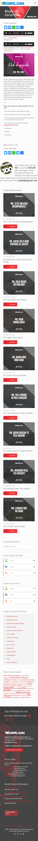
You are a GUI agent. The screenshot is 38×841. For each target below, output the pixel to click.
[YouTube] (20, 834)
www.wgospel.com (19, 768)
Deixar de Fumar (11, 627)
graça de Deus (18, 684)
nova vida (6, 686)
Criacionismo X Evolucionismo (15, 623)
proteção (27, 690)
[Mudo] (26, 33)
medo (29, 683)
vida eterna (13, 697)
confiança (24, 677)
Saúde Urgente (11, 655)
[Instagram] (23, 834)
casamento (6, 678)
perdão (22, 688)
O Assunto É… (11, 641)
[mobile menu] (35, 3)
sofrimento (15, 695)
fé (33, 682)
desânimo (15, 682)
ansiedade (17, 675)
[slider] (30, 33)
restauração (12, 693)
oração (19, 686)
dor (19, 682)
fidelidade (30, 682)
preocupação (14, 690)
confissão (19, 680)
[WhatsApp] (15, 834)
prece (7, 690)
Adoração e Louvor (12, 620)
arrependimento (24, 675)
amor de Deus (8, 675)
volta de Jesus (26, 697)
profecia (22, 691)
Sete (8, 659)
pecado (16, 688)
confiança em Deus (9, 680)
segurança (7, 695)
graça (11, 684)
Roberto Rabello (11, 652)
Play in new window (14, 36)
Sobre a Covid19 (26, 826)
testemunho (23, 695)
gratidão (6, 684)
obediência (12, 686)
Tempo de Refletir (12, 662)
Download (25, 36)
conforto (25, 680)
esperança (23, 682)
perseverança (30, 688)
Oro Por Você (11, 644)
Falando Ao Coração (12, 637)
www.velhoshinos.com (20, 770)
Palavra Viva (10, 648)
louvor (24, 684)
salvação (26, 692)
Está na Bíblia (11, 634)
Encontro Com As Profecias (15, 630)
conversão (31, 680)
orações (8, 688)
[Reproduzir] (6, 33)
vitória (19, 697)
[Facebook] (18, 834)
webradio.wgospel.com (18, 776)
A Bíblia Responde (12, 616)
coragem (6, 682)
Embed (15, 38)
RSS (11, 40)
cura (11, 682)
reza (18, 692)
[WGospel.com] (12, 3)
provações (6, 693)
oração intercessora (27, 686)
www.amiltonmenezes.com (16, 774)
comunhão (14, 677)
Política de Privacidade (14, 826)
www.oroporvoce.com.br (21, 766)
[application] (19, 33)
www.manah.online (17, 772)
